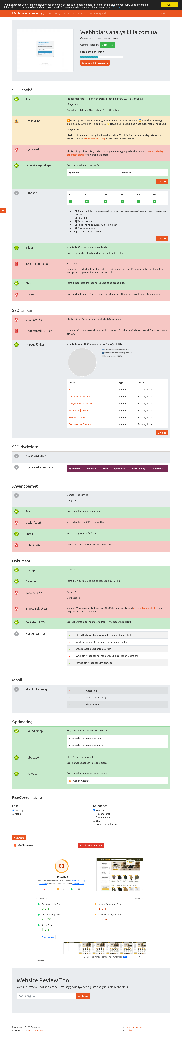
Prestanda (101, 810)
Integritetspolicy (134, 1027)
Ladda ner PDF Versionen (95, 63)
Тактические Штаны (79, 396)
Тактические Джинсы (80, 424)
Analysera (19, 837)
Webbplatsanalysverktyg (28, 13)
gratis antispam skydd (144, 608)
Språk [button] (164, 13)
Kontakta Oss (80, 13)
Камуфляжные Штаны (81, 403)
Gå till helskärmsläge (91, 845)
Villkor (129, 1030)
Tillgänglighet (103, 814)
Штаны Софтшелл (78, 410)
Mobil (18, 814)
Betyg (57, 13)
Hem (49, 13)
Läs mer (115, 7)
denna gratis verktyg (94, 138)
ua (70, 389)
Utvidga (162, 181)
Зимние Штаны (77, 417)
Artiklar (66, 13)
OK (169, 4)
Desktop (19, 810)
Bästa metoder (103, 817)
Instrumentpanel (97, 13)
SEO (98, 820)
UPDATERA (107, 45)
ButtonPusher (36, 1030)
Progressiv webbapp (106, 824)
